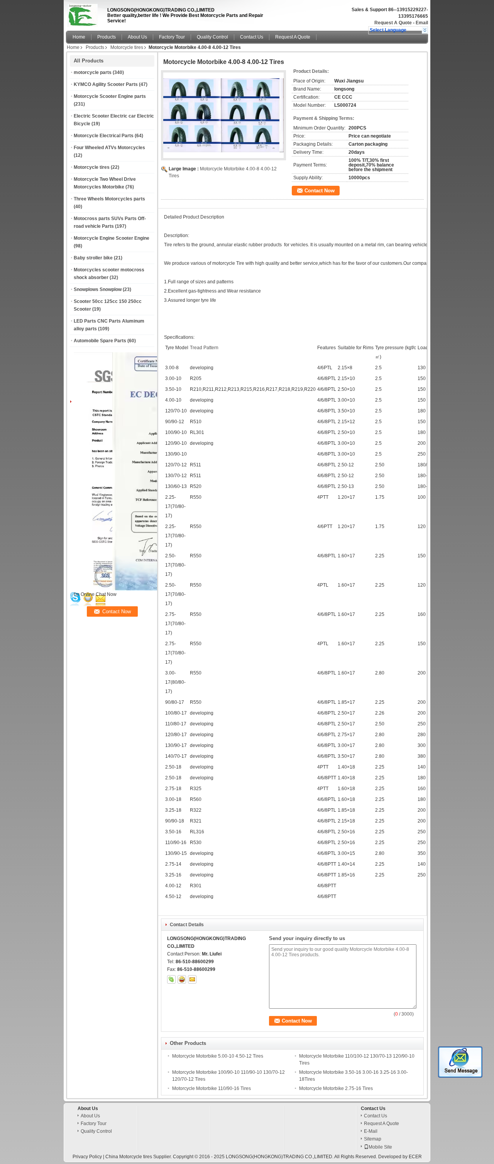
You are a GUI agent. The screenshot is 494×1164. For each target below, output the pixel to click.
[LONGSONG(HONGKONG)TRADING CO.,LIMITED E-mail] (192, 979)
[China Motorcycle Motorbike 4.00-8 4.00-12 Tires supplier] (223, 115)
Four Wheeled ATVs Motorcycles (109, 147)
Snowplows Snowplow (98, 289)
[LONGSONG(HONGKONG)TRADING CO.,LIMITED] (425, 30)
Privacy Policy (87, 1156)
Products (106, 37)
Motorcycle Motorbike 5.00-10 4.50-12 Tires (217, 1056)
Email (422, 22)
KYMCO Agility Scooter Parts (106, 84)
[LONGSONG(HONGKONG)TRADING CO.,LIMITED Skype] (171, 979)
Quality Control (212, 37)
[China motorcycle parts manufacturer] (84, 13)
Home (79, 37)
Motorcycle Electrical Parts (104, 135)
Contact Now (320, 190)
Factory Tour (172, 37)
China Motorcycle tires (128, 1156)
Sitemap (372, 1139)
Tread (196, 347)
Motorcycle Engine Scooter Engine (111, 238)
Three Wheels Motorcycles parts (109, 199)
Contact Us (251, 37)
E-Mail (370, 1131)
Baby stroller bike (93, 258)
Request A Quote (393, 22)
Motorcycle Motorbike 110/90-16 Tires (211, 1088)
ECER (415, 1156)
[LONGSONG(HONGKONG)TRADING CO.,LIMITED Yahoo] (182, 979)
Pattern (210, 347)
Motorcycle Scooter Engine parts (110, 96)
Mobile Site (380, 1147)
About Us (137, 37)
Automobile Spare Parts (100, 340)
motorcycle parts (93, 72)
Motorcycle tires (126, 47)
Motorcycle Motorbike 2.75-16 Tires (336, 1088)
